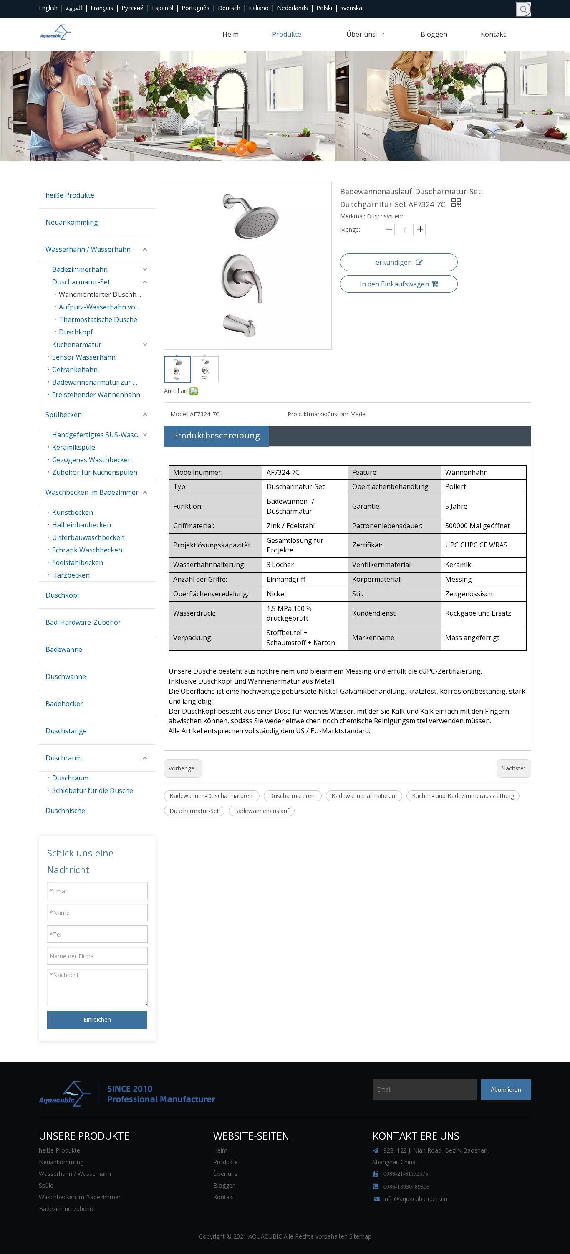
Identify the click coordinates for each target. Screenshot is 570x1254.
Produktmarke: (307, 414)
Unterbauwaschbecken (88, 537)
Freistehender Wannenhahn (96, 394)
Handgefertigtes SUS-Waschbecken (104, 434)
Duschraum (63, 758)
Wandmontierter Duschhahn (104, 294)
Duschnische (65, 810)
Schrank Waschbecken (87, 550)
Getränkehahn (75, 369)
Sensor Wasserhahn (84, 357)
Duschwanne (65, 676)
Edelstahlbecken (77, 562)
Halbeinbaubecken (81, 524)
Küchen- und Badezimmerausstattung (463, 796)
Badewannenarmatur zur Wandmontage (104, 382)
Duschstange (66, 730)
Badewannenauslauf (261, 811)
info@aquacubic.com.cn (415, 1199)
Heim (220, 1150)
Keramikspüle (73, 447)
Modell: (180, 414)
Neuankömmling (71, 222)
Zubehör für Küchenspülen (94, 472)
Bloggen (224, 1185)
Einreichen (97, 1019)
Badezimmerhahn (80, 269)
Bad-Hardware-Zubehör (83, 622)
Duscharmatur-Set (81, 281)
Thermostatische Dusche (98, 319)
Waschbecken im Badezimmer (92, 492)
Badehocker (64, 703)
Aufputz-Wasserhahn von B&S (106, 307)
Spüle (46, 1185)
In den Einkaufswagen (394, 284)
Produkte (225, 1162)
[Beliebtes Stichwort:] (523, 9)
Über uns (225, 1174)
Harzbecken (71, 575)
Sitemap (360, 1236)
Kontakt (224, 1197)
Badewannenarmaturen (364, 796)
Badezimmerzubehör (67, 1209)
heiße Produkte (69, 195)
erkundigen (394, 262)
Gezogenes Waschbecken (92, 459)
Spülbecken (63, 414)
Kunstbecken (72, 512)
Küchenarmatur (76, 344)
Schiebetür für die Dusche (92, 790)
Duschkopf (76, 332)
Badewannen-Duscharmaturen (211, 796)
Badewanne (63, 649)
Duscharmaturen (292, 796)
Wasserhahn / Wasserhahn (88, 249)
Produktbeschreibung (216, 435)
